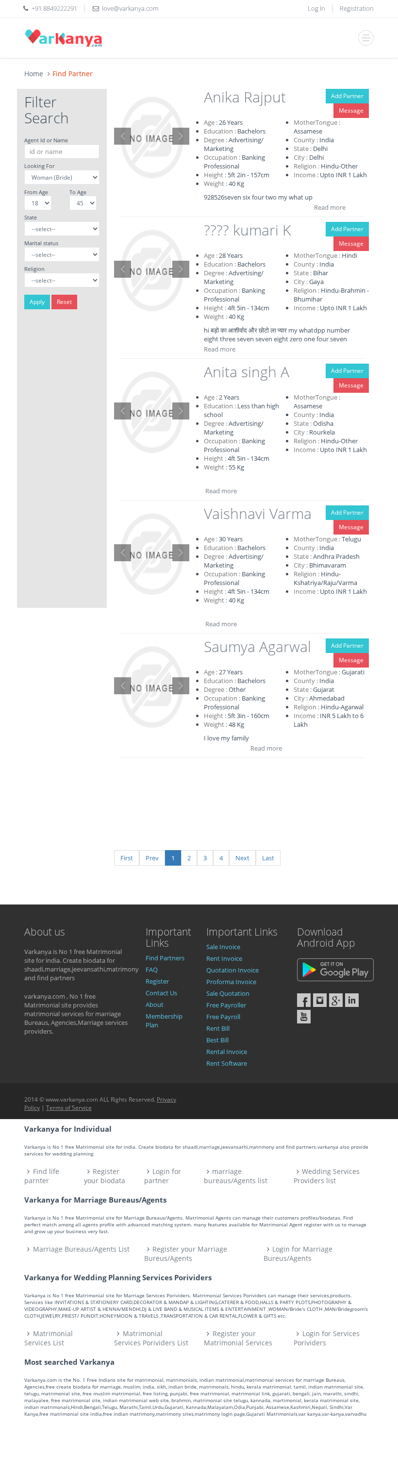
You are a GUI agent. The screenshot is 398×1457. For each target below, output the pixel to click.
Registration (357, 8)
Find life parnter (41, 1176)
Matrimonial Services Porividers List (151, 1338)
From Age (36, 192)
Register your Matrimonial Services (238, 1338)
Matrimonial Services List (48, 1338)
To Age (77, 192)
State (30, 217)
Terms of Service (69, 1108)
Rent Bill (218, 1028)
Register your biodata (104, 1176)
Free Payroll (223, 1016)
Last (268, 858)
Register (157, 981)
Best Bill (217, 1040)
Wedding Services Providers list (327, 1176)
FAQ (152, 969)
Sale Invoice (223, 946)
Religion (34, 268)
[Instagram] (320, 1000)
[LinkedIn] (352, 1000)
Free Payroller (226, 1005)
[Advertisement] (62, 462)
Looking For (39, 165)
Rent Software (226, 1063)
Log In (316, 8)
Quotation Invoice (232, 970)
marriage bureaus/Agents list (235, 1176)
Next (242, 858)
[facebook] (304, 1000)
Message (351, 110)
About (155, 1004)
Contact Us (161, 992)
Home (33, 73)
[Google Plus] (336, 1000)
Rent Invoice (224, 958)
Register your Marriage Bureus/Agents (186, 1253)
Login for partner (163, 1176)
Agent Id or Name (46, 140)
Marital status (41, 243)
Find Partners (165, 958)
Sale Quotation (227, 993)
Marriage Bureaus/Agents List (81, 1249)
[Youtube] (304, 1016)
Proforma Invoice (231, 981)
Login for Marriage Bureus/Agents (298, 1253)
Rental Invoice (226, 1051)
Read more (330, 207)
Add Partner (347, 96)
